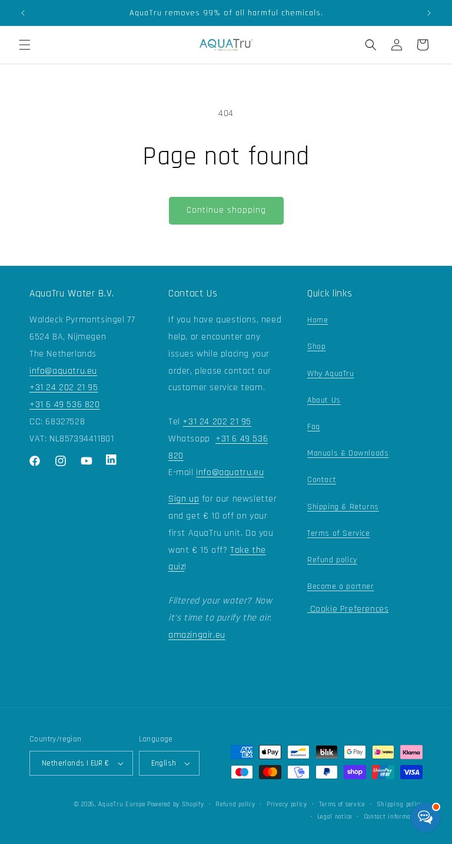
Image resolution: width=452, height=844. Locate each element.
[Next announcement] (429, 13)
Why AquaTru (330, 373)
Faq (313, 426)
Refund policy (332, 560)
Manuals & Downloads (347, 453)
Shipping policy (400, 804)
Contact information (393, 817)
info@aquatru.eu (63, 371)
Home (317, 320)
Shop (316, 346)
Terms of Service (338, 533)
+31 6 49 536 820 (64, 404)
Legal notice (334, 817)
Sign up (183, 499)
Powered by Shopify (175, 804)
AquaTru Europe (121, 804)
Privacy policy (287, 804)
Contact (321, 479)
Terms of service (342, 804)
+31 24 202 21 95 (63, 387)
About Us (324, 400)
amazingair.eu (196, 635)
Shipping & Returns (343, 507)
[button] (25, 45)
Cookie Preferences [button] (347, 609)
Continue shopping (226, 210)
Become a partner (340, 586)
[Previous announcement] (23, 13)
